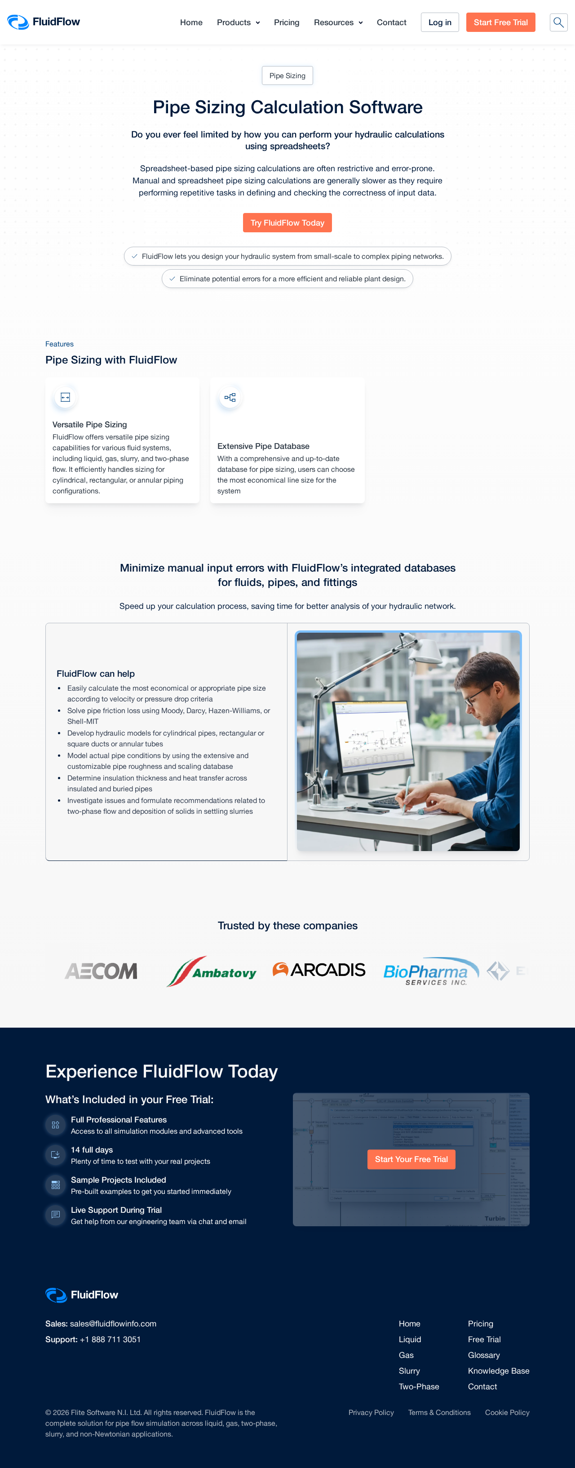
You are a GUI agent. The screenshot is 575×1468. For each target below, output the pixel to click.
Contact (392, 22)
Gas (406, 1355)
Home (191, 22)
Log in (440, 22)
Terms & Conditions (439, 1412)
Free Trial (484, 1339)
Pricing (287, 22)
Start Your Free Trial (411, 1159)
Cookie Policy (507, 1412)
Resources (334, 22)
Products (234, 22)
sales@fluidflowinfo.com (113, 1323)
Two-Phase (419, 1386)
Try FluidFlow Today (287, 222)
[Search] (559, 22)
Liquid (410, 1339)
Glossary (484, 1355)
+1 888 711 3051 (110, 1339)
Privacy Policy (371, 1412)
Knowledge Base (499, 1370)
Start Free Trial (501, 22)
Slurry (409, 1370)
